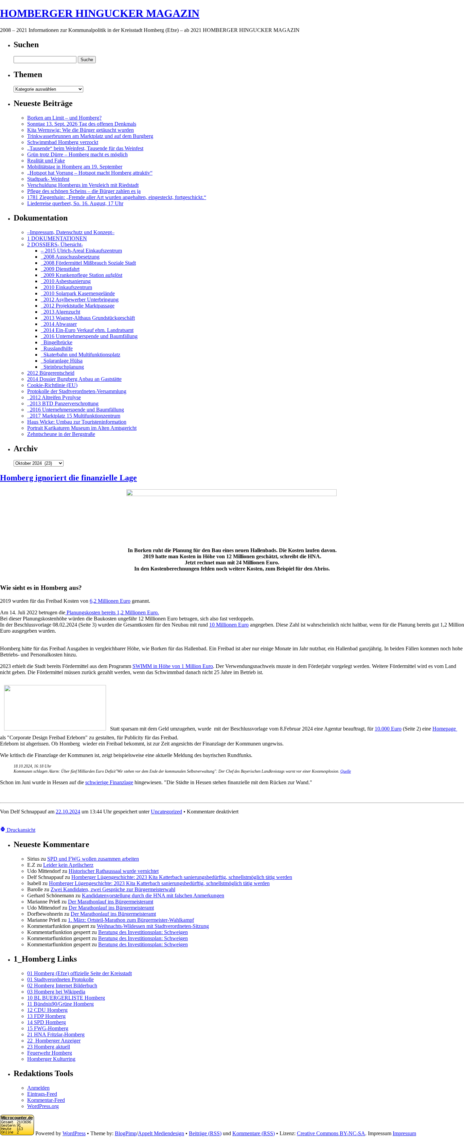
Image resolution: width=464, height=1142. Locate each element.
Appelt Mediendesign (161, 1133)
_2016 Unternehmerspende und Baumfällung (89, 336)
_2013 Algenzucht (60, 312)
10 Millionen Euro (229, 625)
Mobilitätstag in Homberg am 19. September (74, 167)
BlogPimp (126, 1133)
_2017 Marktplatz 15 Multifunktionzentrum (73, 416)
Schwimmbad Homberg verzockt (62, 142)
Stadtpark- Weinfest (48, 179)
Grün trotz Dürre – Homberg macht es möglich (77, 154)
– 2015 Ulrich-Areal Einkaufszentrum (81, 250)
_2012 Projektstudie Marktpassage (77, 306)
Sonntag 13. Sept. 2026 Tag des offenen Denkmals (81, 124)
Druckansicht (20, 830)
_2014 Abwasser (59, 324)
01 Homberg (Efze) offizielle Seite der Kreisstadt (79, 973)
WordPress (74, 1133)
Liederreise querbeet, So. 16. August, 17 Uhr (75, 203)
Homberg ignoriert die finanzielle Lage (68, 477)
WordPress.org (43, 1106)
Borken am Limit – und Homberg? (64, 118)
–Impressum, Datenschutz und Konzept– (70, 232)
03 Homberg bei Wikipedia (56, 992)
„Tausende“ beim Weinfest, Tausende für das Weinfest (85, 148)
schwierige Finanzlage (109, 782)
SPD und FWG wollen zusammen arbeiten (93, 859)
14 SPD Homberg (46, 1022)
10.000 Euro (388, 729)
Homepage (444, 729)
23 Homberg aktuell (48, 1047)
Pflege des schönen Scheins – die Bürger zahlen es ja (84, 191)
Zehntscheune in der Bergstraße (61, 434)
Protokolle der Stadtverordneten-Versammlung (76, 391)
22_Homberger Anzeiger (54, 1040)
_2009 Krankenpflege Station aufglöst (81, 275)
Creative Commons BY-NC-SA (331, 1133)
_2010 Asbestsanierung (66, 281)
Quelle (345, 771)
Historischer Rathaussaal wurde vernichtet (114, 871)
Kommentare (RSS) (253, 1133)
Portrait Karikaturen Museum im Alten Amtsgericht (82, 428)
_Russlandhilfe (57, 348)
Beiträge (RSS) (205, 1133)
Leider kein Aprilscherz (68, 865)
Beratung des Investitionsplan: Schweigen (143, 932)
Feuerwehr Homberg (49, 1053)
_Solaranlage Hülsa (62, 361)
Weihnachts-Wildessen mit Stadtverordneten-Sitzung (153, 926)
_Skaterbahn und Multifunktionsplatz (80, 354)
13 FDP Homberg (46, 1016)
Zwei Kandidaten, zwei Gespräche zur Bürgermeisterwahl (113, 889)
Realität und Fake (46, 160)
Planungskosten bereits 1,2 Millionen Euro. (112, 612)
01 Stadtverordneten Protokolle (60, 979)
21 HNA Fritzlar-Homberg (56, 1034)
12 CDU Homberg (47, 1010)
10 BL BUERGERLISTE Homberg (66, 998)
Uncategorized (166, 811)
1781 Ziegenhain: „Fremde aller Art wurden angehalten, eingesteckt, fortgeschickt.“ (116, 197)
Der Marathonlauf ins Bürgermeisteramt (110, 901)
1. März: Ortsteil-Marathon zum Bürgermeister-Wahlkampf (131, 920)
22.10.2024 (68, 811)
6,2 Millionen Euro (110, 601)
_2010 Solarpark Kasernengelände (78, 293)
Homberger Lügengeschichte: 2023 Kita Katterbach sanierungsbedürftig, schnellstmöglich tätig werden (181, 877)
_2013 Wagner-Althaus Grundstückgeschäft (88, 318)
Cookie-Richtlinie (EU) (52, 385)
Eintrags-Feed (42, 1094)
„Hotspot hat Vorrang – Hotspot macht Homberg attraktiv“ (90, 173)
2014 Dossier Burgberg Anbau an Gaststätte (74, 379)
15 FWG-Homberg (47, 1028)
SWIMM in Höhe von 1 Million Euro (172, 666)
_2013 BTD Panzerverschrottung (63, 403)
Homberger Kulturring (51, 1059)
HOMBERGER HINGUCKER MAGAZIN (99, 13)
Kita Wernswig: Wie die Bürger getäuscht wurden (80, 130)
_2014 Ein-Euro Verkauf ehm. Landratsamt (87, 330)
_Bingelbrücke (56, 342)
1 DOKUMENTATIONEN (57, 238)
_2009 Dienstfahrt (60, 269)
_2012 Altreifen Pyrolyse (54, 397)
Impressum (404, 1133)
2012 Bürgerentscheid (50, 373)
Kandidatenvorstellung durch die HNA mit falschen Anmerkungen (153, 895)
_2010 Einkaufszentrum (66, 287)
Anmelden (38, 1088)
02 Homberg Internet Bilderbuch (62, 985)
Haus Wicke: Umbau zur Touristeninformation (76, 422)
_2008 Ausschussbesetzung (70, 257)
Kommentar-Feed (46, 1100)
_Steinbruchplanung (62, 367)
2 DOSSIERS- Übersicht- (55, 244)
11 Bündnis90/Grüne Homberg (60, 1004)
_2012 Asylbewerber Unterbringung (80, 299)
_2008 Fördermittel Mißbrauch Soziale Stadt (88, 263)
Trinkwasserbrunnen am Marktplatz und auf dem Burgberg (90, 136)
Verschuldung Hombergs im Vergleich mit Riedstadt (83, 185)
